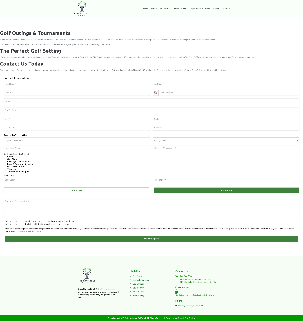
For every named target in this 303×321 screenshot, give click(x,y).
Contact (224, 8)
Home (145, 8)
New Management (212, 8)
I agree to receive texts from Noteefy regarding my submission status (40, 224)
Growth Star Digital (186, 318)
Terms (38, 231)
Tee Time (153, 8)
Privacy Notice (25, 231)
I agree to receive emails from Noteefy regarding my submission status (41, 221)
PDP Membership (179, 8)
